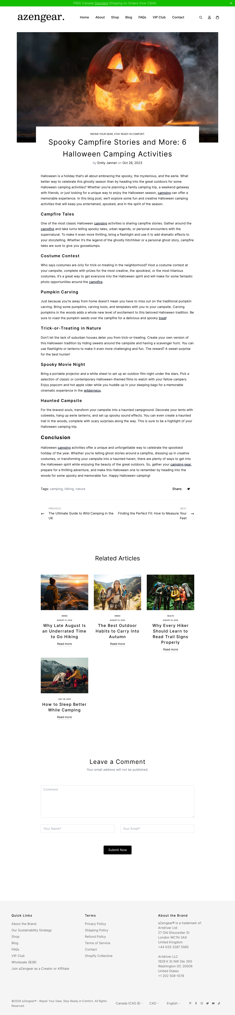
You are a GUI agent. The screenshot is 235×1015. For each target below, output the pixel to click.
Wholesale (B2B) (24, 962)
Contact (178, 17)
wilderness (92, 390)
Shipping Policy (96, 930)
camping (164, 193)
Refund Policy (95, 937)
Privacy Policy (95, 924)
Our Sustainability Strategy (32, 930)
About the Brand (24, 924)
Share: (177, 489)
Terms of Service (97, 943)
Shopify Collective (99, 956)
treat (162, 318)
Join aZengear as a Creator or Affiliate (40, 969)
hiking (69, 489)
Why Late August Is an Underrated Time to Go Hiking (64, 631)
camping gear (180, 464)
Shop (115, 17)
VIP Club (159, 17)
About (100, 17)
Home (84, 17)
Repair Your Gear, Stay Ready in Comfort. (117, 133)
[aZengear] (41, 17)
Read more (64, 643)
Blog (128, 17)
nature (80, 489)
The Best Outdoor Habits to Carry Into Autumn (117, 631)
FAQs (142, 17)
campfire (47, 229)
